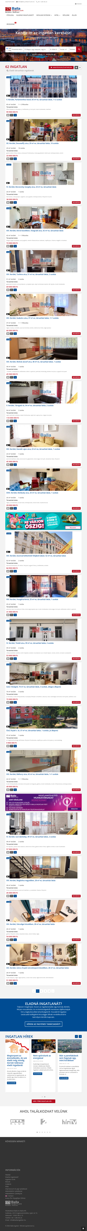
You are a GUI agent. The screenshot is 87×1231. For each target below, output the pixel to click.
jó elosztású (17, 109)
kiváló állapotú (10, 977)
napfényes (48, 240)
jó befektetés (25, 109)
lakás (18, 459)
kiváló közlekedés (40, 109)
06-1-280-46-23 (41, 2)
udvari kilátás (32, 934)
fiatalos (39, 890)
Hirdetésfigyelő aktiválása (62, 67)
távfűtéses (21, 740)
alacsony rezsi (10, 609)
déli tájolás (51, 284)
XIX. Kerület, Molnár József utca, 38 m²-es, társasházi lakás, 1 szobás (33, 362)
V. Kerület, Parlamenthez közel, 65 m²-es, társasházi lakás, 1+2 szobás (34, 99)
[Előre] (80, 1036)
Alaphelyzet (50, 54)
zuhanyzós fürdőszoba (27, 153)
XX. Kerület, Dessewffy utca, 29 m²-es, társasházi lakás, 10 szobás (32, 143)
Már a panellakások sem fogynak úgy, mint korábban (46, 1058)
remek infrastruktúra (33, 240)
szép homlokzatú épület (41, 284)
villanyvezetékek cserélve (13, 653)
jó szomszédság (57, 740)
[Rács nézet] (76, 67)
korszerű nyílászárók (65, 653)
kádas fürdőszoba (25, 415)
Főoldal (10, 15)
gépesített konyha (11, 284)
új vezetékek (32, 890)
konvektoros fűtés (20, 609)
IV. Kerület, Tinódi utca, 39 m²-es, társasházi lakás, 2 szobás (30, 643)
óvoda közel (21, 502)
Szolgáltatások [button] (43, 15)
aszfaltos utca (72, 696)
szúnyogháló (29, 196)
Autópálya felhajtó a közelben (33, 696)
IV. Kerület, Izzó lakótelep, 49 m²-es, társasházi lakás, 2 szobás (31, 837)
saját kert (33, 415)
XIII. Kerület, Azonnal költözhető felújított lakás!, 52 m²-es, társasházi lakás (36, 556)
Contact (10, 1196)
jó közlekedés (13, 502)
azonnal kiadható (11, 459)
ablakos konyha (51, 371)
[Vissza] (76, 1036)
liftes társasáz (10, 109)
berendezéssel (49, 977)
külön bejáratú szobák (27, 653)
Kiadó (9, 50)
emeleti (46, 565)
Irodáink (11, 23)
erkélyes (17, 415)
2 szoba (12, 328)
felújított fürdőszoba (30, 740)
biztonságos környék (39, 459)
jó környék (32, 109)
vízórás (53, 653)
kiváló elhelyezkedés (19, 696)
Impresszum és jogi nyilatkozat (16, 1189)
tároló (61, 153)
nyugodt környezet (61, 371)
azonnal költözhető (11, 565)
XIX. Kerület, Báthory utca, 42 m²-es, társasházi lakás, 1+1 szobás (32, 774)
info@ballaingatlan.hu (25, 2)
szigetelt (22, 196)
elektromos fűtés (38, 328)
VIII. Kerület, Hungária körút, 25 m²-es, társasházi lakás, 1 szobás (32, 599)
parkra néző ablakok (19, 846)
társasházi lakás (50, 459)
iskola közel (36, 502)
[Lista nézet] (80, 67)
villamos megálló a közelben (59, 240)
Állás (74, 15)
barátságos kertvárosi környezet (59, 696)
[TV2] (43, 1122)
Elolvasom (15, 1074)
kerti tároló (9, 196)
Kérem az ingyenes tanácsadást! (43, 1024)
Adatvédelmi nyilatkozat (13, 1191)
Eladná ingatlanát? (25, 15)
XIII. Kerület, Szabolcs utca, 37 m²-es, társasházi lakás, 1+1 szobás (32, 318)
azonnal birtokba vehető (27, 328)
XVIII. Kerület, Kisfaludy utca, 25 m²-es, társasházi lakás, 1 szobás (32, 493)
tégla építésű (47, 328)
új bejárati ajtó (30, 284)
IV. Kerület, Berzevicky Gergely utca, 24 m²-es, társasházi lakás (31, 187)
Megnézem (76, 115)
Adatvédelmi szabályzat (13, 1193)
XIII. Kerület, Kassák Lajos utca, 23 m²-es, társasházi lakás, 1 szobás (33, 449)
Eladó (9, 48)
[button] (83, 1229)
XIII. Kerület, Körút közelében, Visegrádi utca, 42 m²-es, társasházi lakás (34, 230)
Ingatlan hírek (19, 1036)
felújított (57, 459)
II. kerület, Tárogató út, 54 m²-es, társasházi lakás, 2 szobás (30, 405)
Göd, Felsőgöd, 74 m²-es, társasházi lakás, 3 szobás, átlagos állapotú (33, 687)
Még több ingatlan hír (42, 1101)
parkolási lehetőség (41, 371)
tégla (7, 328)
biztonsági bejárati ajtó (31, 609)
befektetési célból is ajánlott (27, 371)
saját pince (39, 415)
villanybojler (16, 196)
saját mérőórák (10, 415)
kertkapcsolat (28, 502)
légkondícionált (41, 977)
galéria (38, 784)
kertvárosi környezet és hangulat (27, 784)
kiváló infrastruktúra (56, 784)
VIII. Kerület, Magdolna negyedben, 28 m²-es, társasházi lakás (30, 880)
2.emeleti (16, 328)
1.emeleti (8, 371)
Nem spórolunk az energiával (19, 1056)
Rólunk (66, 15)
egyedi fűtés (32, 565)
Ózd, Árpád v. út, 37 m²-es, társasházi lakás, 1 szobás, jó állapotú (32, 730)
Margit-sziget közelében (12, 240)
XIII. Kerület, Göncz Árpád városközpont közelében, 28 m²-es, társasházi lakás (37, 968)
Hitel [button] (56, 15)
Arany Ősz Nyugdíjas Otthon (15, 1198)
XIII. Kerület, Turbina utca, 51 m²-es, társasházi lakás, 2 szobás (31, 274)
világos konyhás (47, 415)
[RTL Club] (17, 1122)
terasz (19, 153)
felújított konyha (47, 196)
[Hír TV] (69, 1122)
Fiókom (78, 4)
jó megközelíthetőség (12, 740)
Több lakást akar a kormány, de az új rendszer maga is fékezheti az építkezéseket (72, 1060)
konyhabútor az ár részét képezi (42, 653)
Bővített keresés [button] (37, 54)
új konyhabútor (21, 284)
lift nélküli (20, 565)
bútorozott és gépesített (26, 459)
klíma (7, 890)
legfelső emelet (50, 846)
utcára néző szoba (31, 977)
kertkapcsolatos (55, 153)
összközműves (44, 502)
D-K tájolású (9, 846)
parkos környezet (48, 740)
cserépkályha (15, 371)
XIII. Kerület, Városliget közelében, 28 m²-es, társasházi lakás (30, 924)
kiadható (48, 109)
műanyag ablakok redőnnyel (42, 153)
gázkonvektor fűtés (11, 153)
